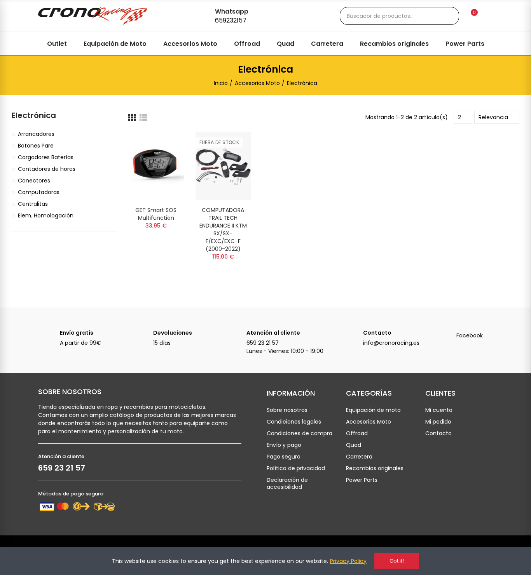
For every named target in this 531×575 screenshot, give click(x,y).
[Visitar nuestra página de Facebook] (445, 336)
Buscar (446, 16)
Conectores (34, 180)
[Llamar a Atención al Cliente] (235, 336)
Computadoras (38, 192)
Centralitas (33, 204)
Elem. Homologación (45, 215)
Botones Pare (36, 145)
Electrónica (34, 115)
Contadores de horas (46, 169)
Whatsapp (231, 11)
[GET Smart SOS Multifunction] (156, 166)
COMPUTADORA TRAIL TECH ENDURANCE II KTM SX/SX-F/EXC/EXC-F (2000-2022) (223, 229)
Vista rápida (164, 145)
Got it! (397, 561)
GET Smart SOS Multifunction (155, 214)
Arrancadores (36, 134)
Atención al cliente (273, 333)
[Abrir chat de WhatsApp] (201, 15)
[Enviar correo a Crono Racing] (352, 336)
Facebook (469, 335)
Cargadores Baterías (45, 157)
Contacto (377, 333)
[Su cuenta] (487, 16)
